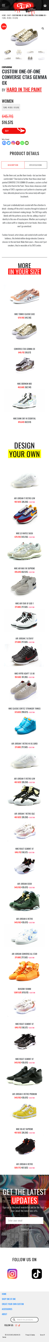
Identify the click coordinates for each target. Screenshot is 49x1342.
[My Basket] (45, 5)
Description (13, 165)
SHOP (9, 15)
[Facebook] (4, 143)
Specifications (35, 165)
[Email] (27, 143)
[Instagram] (13, 143)
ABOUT (4, 1314)
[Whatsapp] (22, 143)
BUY (7, 130)
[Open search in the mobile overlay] (24, 1320)
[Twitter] (9, 143)
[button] (43, 28)
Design (24, 449)
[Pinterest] (18, 143)
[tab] (12, 165)
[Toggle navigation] (3, 5)
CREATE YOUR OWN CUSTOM (13, 1304)
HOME (4, 15)
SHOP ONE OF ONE (9, 1299)
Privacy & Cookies (30, 1335)
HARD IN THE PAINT (24, 89)
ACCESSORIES (7, 1309)
